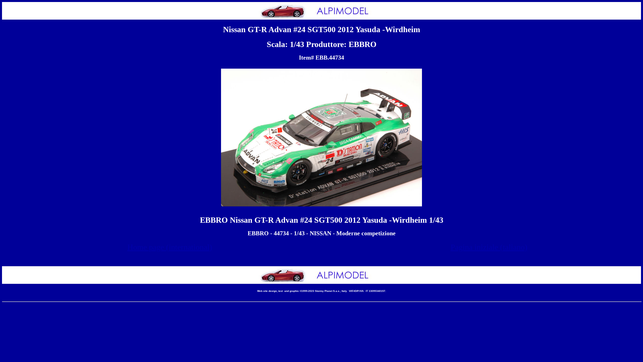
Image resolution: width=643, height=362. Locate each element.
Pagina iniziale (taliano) (489, 247)
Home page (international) (169, 247)
